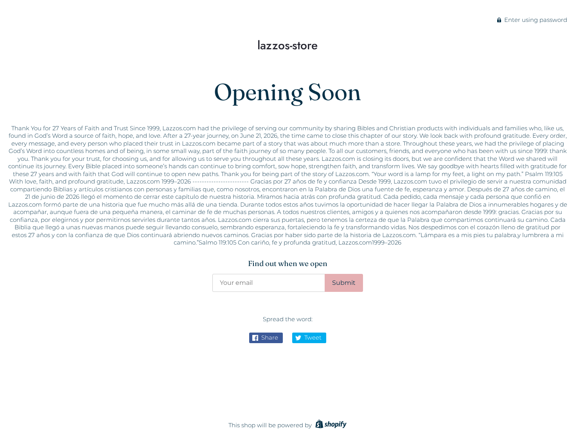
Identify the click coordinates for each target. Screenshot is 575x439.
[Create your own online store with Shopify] (330, 425)
